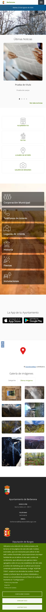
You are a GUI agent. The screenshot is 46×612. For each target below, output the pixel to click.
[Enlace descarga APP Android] (12, 320)
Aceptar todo (22, 607)
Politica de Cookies (10, 588)
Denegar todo (22, 601)
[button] (12, 320)
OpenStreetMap (30, 367)
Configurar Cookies (22, 594)
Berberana (11, 2)
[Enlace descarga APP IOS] (33, 320)
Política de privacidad (11, 582)
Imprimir (7, 585)
